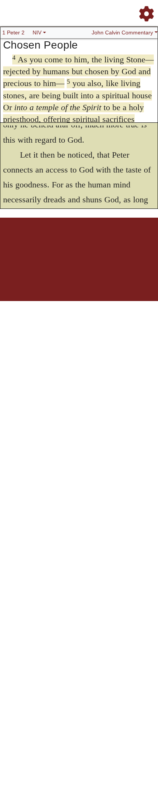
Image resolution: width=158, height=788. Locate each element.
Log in (15, 244)
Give (144, 244)
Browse (48, 244)
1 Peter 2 (13, 32)
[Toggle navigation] (144, 10)
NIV (37, 32)
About (77, 244)
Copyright (95, 244)
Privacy (113, 244)
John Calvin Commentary (122, 32)
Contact (130, 244)
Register (31, 244)
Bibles (64, 244)
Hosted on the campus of (41, 278)
